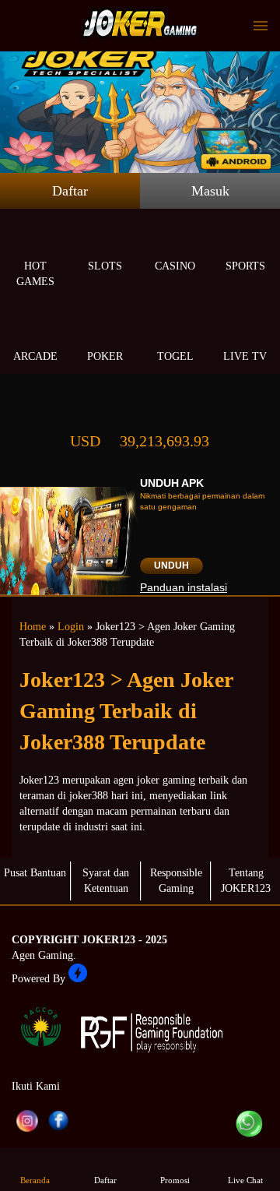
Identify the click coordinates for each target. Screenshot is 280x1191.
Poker (105, 356)
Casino (175, 266)
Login (71, 626)
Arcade (35, 356)
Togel (175, 356)
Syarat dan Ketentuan (105, 880)
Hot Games (35, 273)
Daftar (70, 191)
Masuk (210, 191)
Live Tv (245, 356)
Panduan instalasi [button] (183, 587)
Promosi (175, 1180)
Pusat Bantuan (35, 873)
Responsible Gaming (176, 880)
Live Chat (245, 1180)
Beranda (35, 1180)
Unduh (171, 565)
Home (32, 626)
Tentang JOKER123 (246, 880)
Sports (245, 266)
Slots (105, 266)
